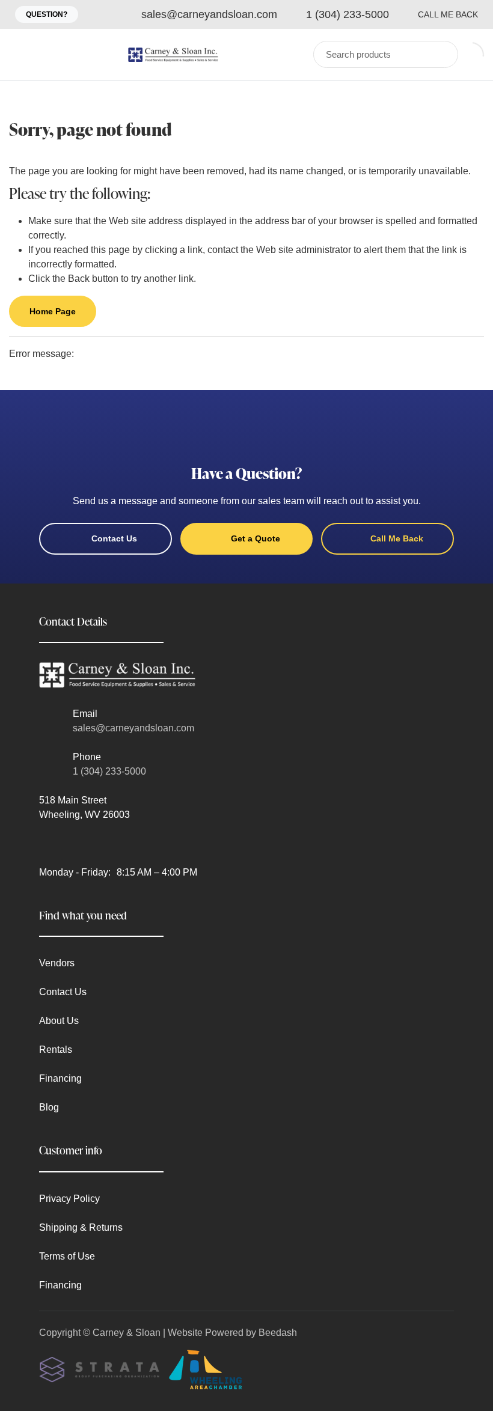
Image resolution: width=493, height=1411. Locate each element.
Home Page (52, 311)
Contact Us (114, 538)
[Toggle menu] (21, 54)
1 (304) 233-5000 (109, 771)
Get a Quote (255, 538)
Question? (46, 14)
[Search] (441, 54)
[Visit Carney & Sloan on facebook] (44, 843)
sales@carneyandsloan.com (133, 728)
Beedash (278, 1332)
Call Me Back (448, 14)
